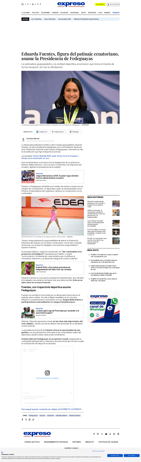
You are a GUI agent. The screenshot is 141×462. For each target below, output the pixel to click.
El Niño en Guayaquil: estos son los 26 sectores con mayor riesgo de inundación (97, 240)
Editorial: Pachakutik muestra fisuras (86, 19)
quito (83, 12)
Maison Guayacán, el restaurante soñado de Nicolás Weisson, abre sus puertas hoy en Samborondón (96, 213)
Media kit (89, 442)
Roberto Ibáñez (74, 415)
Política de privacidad (98, 451)
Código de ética (32, 442)
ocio (100, 12)
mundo (107, 12)
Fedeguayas (33, 415)
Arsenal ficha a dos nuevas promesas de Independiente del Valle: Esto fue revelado (54, 268)
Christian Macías (32, 138)
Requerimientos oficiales (56, 442)
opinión (55, 12)
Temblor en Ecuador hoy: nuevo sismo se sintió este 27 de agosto (104, 280)
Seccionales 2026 (64, 19)
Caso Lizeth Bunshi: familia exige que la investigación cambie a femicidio (103, 274)
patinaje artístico (61, 415)
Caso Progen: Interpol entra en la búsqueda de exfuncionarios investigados (95, 223)
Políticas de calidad (108, 442)
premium (116, 12)
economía (45, 12)
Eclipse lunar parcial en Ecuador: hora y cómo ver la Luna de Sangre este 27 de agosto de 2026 (105, 267)
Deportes (92, 12)
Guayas (42, 415)
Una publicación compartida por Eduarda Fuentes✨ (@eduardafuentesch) (47, 403)
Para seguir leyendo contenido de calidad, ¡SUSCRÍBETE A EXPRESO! (51, 409)
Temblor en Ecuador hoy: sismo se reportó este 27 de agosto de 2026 (104, 255)
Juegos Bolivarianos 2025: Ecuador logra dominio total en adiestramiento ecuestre (57, 177)
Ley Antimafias (36, 19)
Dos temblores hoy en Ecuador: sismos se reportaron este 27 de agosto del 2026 (104, 261)
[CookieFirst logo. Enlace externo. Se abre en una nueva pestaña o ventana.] (2, 452)
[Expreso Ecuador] (37, 436)
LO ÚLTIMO (26, 12)
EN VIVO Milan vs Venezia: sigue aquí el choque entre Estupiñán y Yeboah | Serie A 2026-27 (96, 232)
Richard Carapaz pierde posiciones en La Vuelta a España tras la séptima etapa (96, 204)
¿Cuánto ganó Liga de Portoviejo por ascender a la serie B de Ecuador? (57, 312)
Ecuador (64, 12)
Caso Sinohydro (50, 19)
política (35, 12)
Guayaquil (74, 12)
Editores (77, 442)
